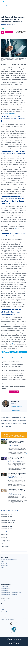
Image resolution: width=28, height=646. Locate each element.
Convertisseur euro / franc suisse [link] (8, 525)
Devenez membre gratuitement (19, 436)
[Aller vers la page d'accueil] (4, 1)
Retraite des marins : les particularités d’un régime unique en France (17, 474)
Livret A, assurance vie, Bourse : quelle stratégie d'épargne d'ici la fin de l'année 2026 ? (17, 491)
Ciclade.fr (17, 228)
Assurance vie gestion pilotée (7, 547)
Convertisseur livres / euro (6, 519)
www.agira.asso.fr (13, 343)
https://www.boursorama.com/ (16, 406)
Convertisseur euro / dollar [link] (6, 516)
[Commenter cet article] (4, 37)
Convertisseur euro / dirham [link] (7, 528)
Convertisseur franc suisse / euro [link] (8, 522)
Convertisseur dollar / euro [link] (6, 514)
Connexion (25, 1)
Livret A (2, 543)
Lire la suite (22, 471)
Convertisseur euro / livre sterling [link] (8, 520)
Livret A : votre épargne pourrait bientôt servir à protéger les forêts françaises (16, 443)
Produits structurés (5, 546)
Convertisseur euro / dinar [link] (6, 526)
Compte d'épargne (5, 536)
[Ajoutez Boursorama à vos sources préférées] (7, 28)
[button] (1, 2)
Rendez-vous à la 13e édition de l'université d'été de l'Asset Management (16, 459)
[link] (9, 559)
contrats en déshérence (9, 113)
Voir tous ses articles (16, 410)
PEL (2, 549)
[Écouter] (2, 32)
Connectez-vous (18, 435)
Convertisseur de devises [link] (6, 513)
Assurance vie (4, 537)
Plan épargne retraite (5, 540)
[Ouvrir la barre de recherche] (19, 2)
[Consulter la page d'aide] (21, 2)
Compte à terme (4, 534)
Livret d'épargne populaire (6, 541)
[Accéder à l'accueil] (1, 5)
